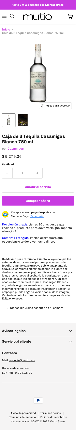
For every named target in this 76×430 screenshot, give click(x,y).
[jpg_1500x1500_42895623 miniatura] (22, 120)
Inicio (6, 29)
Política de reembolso (53, 417)
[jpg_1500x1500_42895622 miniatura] (8, 120)
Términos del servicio (22, 417)
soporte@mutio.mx (22, 360)
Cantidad (8, 164)
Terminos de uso (50, 413)
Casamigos (16, 148)
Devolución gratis (14, 224)
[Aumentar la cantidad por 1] (37, 173)
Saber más (37, 216)
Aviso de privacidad (23, 413)
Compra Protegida (15, 238)
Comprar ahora (38, 201)
